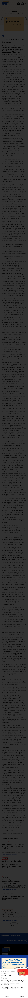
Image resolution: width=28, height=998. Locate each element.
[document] (14, 499)
